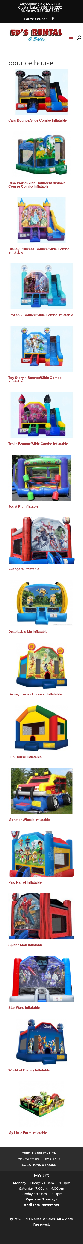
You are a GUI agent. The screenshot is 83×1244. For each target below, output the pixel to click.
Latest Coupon (35, 19)
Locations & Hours (39, 1164)
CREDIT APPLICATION (39, 1153)
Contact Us (28, 1159)
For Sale (52, 1159)
